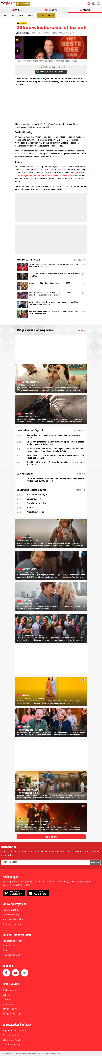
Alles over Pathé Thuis (13, 919)
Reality (6, 15)
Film (21, 15)
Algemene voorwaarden (14, 1030)
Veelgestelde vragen (12, 941)
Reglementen (9, 945)
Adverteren (8, 1004)
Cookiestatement (11, 1040)
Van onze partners (11, 1009)
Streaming (29, 15)
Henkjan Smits (77, 172)
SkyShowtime (9, 990)
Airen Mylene (68, 175)
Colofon (6, 999)
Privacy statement (11, 1035)
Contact (6, 995)
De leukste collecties (12, 924)
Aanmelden (95, 862)
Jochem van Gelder (38, 175)
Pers (4, 950)
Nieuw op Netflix (10, 910)
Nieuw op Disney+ (11, 914)
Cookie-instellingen (12, 1044)
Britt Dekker (53, 175)
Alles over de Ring (11, 955)
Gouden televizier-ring (46, 15)
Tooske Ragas (21, 175)
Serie (14, 15)
